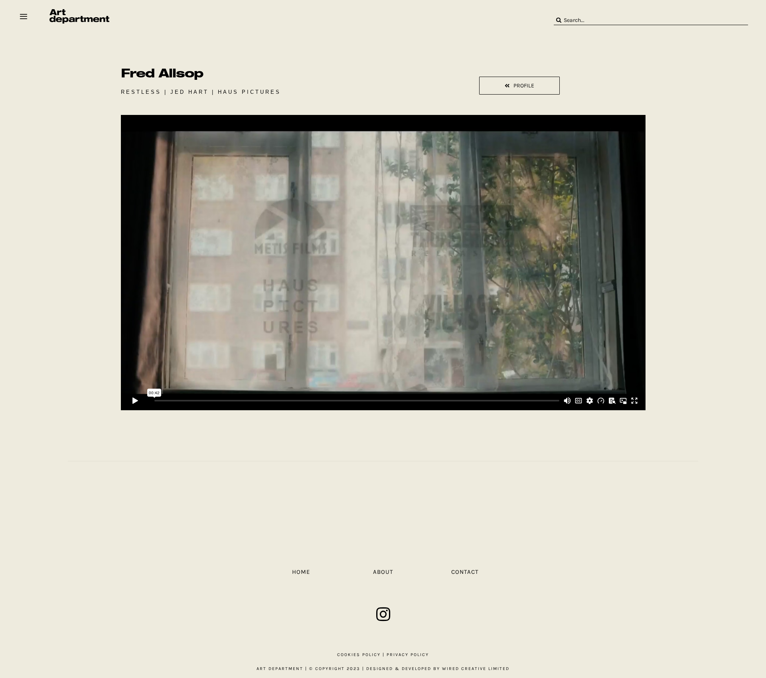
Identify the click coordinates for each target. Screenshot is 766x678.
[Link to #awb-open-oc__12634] (23, 16)
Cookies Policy (359, 654)
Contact (465, 571)
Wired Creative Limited (475, 668)
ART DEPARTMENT (280, 668)
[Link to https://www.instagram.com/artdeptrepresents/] (383, 614)
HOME (301, 571)
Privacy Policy (408, 654)
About (383, 571)
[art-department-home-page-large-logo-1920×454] (79, 12)
